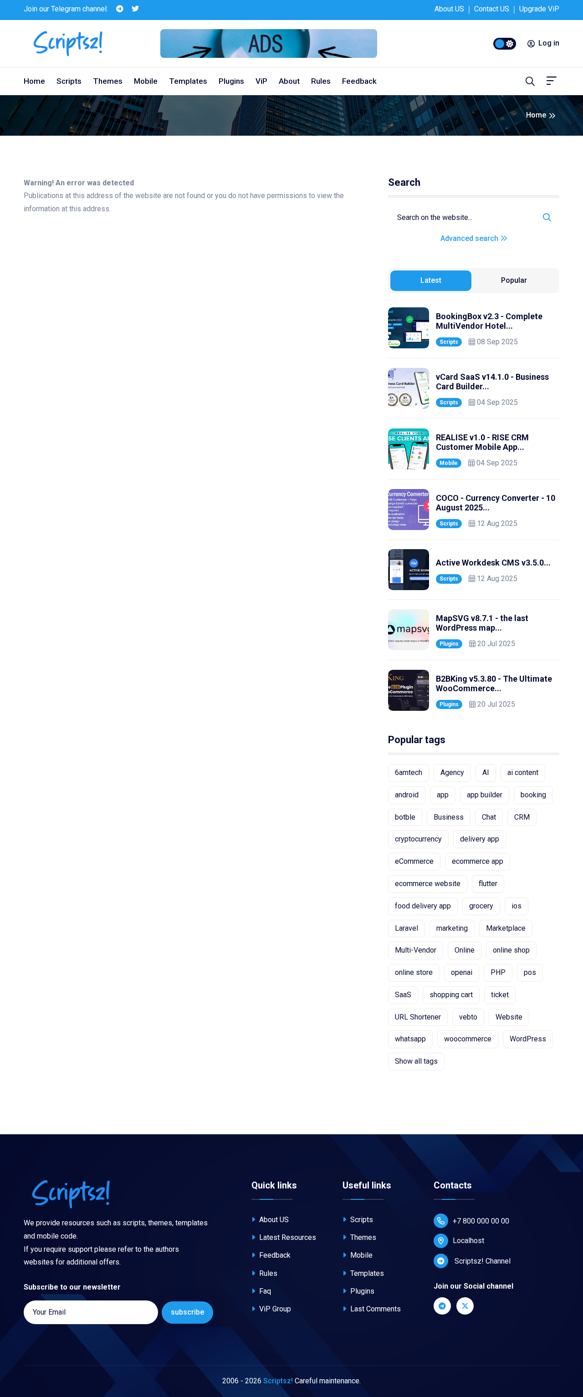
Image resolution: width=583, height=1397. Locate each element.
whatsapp (410, 1039)
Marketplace (506, 928)
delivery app (479, 839)
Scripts (69, 81)
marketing (452, 928)
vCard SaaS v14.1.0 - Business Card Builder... (492, 382)
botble (405, 817)
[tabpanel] (473, 509)
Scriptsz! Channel (482, 1261)
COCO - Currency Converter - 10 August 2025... (495, 503)
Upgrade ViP (539, 9)
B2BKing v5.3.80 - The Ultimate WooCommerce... (494, 683)
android (407, 794)
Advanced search (470, 238)
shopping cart (451, 994)
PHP (498, 972)
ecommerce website (427, 883)
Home (34, 81)
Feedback (359, 81)
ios (516, 906)
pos (530, 972)
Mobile (146, 81)
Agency (452, 772)
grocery (481, 906)
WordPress (528, 1039)
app (443, 794)
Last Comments (374, 1309)
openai (461, 972)
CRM (522, 817)
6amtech (408, 772)
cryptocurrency (418, 839)
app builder (484, 794)
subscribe (187, 1312)
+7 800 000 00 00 (481, 1221)
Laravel (406, 928)
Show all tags (416, 1061)
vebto (468, 1017)
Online (465, 950)
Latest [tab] (430, 280)
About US (449, 9)
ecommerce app (477, 861)
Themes (108, 81)
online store (414, 972)
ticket (500, 994)
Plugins (231, 81)
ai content (522, 772)
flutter (488, 883)
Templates (188, 81)
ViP (261, 81)
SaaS (403, 994)
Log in (548, 43)
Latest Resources (286, 1237)
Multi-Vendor (415, 950)
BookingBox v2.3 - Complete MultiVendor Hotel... (489, 321)
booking (533, 794)
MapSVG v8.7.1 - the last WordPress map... (482, 623)
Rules (321, 81)
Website (509, 1017)
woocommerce (467, 1039)
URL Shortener (418, 1017)
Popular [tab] (514, 280)
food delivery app (423, 906)
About (289, 81)
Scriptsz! (278, 1381)
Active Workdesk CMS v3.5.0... (493, 562)
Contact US (491, 9)
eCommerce (414, 861)
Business (449, 817)
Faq (264, 1291)
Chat (489, 817)
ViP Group (274, 1309)
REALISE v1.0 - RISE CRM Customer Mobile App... (482, 442)
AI (485, 772)
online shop (511, 950)
